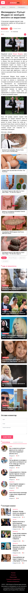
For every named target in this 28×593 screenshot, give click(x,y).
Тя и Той (14, 519)
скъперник (5, 261)
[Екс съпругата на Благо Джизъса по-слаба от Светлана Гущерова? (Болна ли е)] (4, 448)
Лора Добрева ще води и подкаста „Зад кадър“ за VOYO (20, 559)
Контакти (13, 575)
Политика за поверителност (13, 579)
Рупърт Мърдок (13, 257)
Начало (3, 7)
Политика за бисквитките (13, 581)
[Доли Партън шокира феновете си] (14, 376)
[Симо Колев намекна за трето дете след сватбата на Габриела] (14, 304)
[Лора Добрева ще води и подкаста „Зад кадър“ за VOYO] (14, 352)
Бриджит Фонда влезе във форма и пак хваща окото (19, 513)
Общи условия (13, 577)
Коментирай (7, 437)
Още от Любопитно (9, 266)
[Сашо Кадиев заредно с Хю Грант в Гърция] (14, 400)
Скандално (11, 490)
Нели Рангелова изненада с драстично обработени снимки (18, 494)
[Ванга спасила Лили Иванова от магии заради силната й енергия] (14, 328)
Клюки (10, 446)
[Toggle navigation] (3, 2)
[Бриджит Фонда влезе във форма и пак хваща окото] (14, 280)
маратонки (22, 257)
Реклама (13, 572)
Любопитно (12, 7)
